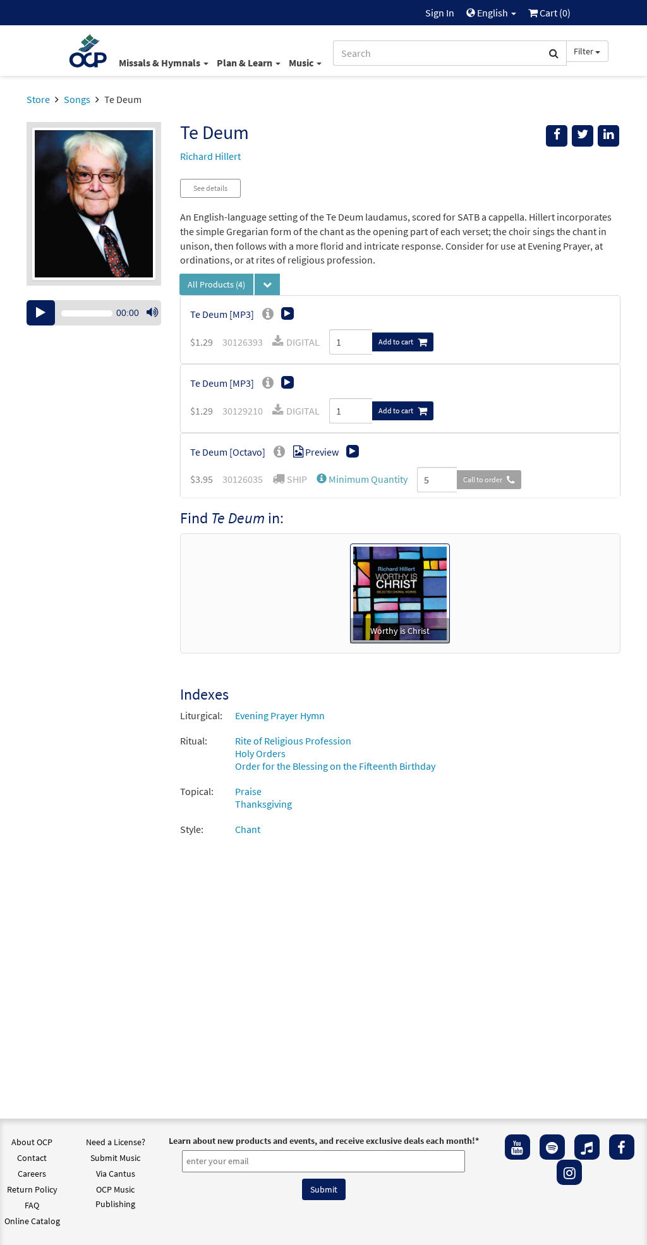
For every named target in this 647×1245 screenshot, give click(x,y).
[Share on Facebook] (556, 136)
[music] (587, 1147)
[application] (94, 312)
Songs (77, 99)
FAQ (32, 1205)
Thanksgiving (263, 804)
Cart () (554, 12)
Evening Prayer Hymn (280, 715)
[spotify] (552, 1147)
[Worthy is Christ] (400, 592)
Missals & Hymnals (160, 62)
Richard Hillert (210, 156)
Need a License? (115, 1142)
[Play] (41, 312)
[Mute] (152, 313)
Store (38, 99)
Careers (32, 1173)
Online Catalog (32, 1221)
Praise (248, 791)
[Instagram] (569, 1172)
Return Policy (32, 1189)
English (492, 12)
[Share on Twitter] (582, 136)
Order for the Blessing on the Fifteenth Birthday (335, 766)
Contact (32, 1157)
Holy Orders (260, 753)
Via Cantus (115, 1173)
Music (302, 62)
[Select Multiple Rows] (267, 284)
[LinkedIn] (608, 136)
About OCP (31, 1142)
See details (210, 188)
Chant (247, 829)
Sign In (439, 12)
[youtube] (517, 1147)
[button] (362, 479)
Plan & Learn (245, 62)
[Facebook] (621, 1147)
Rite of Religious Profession (293, 740)
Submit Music (115, 1157)
